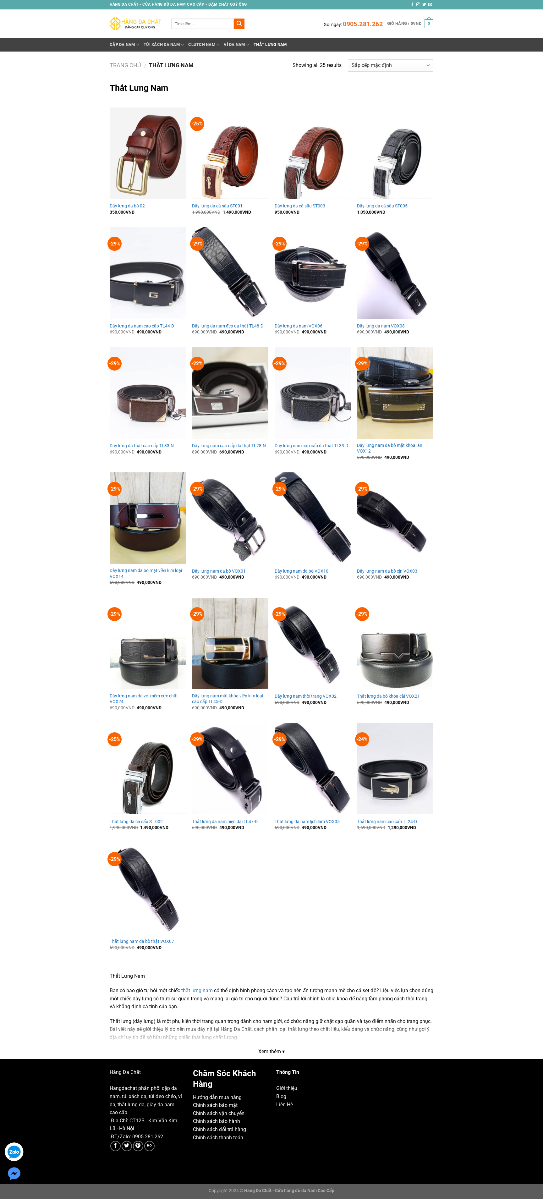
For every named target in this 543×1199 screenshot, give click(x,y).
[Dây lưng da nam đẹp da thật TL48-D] (230, 273)
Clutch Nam (201, 44)
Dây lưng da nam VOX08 (381, 326)
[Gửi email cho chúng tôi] (430, 5)
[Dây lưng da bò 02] (148, 153)
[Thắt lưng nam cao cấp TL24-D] (395, 768)
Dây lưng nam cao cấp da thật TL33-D (311, 445)
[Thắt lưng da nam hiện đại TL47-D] (230, 768)
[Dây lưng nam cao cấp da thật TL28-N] (230, 393)
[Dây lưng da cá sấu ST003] (313, 153)
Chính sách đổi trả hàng (219, 1129)
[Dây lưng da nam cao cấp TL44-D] (148, 273)
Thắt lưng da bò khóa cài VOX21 (388, 696)
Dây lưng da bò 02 (127, 206)
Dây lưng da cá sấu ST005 (382, 206)
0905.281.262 (363, 24)
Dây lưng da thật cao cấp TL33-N (142, 445)
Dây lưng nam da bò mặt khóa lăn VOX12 (389, 448)
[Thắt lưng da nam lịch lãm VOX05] (313, 768)
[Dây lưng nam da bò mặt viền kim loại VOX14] (148, 518)
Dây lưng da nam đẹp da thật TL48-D (227, 326)
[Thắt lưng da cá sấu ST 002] (148, 768)
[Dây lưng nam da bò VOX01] (230, 518)
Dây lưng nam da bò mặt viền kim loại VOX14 (146, 573)
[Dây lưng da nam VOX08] (395, 273)
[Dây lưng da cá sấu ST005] (395, 153)
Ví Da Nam (234, 44)
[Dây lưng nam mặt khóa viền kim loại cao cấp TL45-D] (230, 643)
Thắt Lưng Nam (270, 44)
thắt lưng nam (197, 990)
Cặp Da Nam (122, 44)
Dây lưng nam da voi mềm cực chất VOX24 (144, 699)
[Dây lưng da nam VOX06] (313, 273)
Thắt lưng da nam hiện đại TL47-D (225, 821)
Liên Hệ (284, 1105)
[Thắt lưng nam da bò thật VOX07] (148, 888)
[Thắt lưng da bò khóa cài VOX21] (395, 643)
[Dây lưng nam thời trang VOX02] (313, 643)
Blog (281, 1096)
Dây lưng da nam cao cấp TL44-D (142, 326)
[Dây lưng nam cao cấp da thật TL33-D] (313, 393)
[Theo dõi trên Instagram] (418, 5)
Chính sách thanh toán (218, 1138)
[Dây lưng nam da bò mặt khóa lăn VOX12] (395, 393)
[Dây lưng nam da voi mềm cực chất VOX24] (148, 643)
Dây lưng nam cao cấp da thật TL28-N (229, 445)
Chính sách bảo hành (216, 1121)
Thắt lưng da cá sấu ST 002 (136, 821)
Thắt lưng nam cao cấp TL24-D (387, 821)
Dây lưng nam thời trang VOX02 (306, 696)
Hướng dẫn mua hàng (217, 1097)
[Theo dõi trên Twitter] (424, 5)
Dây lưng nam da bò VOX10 (301, 571)
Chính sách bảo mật (215, 1105)
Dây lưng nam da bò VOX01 (219, 571)
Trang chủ (125, 65)
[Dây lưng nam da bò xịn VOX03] (395, 518)
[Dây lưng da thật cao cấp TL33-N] (148, 393)
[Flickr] (149, 1146)
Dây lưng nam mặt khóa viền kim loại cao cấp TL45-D (227, 699)
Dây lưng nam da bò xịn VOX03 (387, 571)
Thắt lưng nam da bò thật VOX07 (142, 941)
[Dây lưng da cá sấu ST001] (230, 153)
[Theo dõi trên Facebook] (412, 5)
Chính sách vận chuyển (218, 1113)
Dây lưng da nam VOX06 (298, 326)
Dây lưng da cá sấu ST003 (300, 206)
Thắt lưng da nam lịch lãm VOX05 (307, 821)
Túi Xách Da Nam (162, 44)
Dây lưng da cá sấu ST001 (217, 206)
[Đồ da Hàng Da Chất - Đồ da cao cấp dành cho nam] (136, 24)
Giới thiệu (286, 1088)
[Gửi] (239, 24)
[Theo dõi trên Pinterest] (138, 1146)
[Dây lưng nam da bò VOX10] (313, 518)
